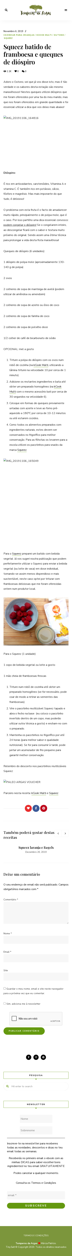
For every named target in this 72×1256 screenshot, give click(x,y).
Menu (65, 10)
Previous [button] (58, 833)
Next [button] (65, 833)
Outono (59, 35)
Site (5, 970)
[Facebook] (36, 808)
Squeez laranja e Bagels (36, 847)
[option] (36, 850)
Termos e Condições (43, 1183)
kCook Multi (44, 35)
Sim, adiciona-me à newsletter (23, 1003)
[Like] (28, 808)
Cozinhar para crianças (19, 35)
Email (7, 952)
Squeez (8, 38)
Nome (7, 933)
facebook (28, 1057)
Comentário (10, 899)
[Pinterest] (43, 808)
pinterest (43, 1057)
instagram (36, 1057)
